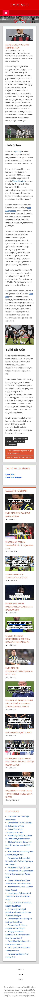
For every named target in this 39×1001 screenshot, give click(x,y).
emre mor (27, 53)
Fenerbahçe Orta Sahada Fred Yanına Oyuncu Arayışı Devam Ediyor (19, 761)
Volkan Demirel (18, 181)
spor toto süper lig (12, 61)
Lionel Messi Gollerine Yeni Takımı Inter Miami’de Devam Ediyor (18, 896)
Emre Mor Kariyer (13, 477)
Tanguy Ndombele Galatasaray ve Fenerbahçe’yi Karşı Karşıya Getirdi (17, 934)
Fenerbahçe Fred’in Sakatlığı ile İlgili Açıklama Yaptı (19, 545)
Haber (20, 974)
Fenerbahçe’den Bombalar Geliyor (18, 457)
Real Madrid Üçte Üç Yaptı (18, 732)
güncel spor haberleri (13, 58)
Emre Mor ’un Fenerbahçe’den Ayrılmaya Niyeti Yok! (18, 671)
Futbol (8, 442)
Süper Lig (17, 151)
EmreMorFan (10, 53)
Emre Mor (20, 4)
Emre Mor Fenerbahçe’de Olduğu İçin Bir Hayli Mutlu (19, 452)
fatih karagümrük (20, 439)
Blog (21, 53)
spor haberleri (27, 58)
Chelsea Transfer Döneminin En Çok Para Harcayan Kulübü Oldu (17, 639)
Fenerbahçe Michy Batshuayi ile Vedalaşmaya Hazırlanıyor (19, 606)
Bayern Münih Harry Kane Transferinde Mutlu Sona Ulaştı (18, 793)
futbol (7, 56)
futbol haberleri (18, 442)
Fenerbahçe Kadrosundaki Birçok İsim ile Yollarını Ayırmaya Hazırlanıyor (19, 703)
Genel (13, 56)
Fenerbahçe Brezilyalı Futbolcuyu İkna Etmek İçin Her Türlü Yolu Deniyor (18, 912)
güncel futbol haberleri (24, 56)
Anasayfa (20, 970)
